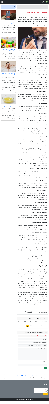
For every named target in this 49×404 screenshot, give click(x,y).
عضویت (45, 394)
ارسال (45, 368)
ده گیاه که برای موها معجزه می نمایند (8, 106)
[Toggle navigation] (2, 2)
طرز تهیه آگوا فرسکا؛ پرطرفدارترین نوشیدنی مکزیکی (9, 50)
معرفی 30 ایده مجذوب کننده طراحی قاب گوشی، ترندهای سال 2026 (8, 22)
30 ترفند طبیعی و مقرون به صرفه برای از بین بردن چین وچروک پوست (8, 74)
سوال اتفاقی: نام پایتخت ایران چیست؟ (39, 362)
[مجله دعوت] (43, 1)
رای (28, 326)
